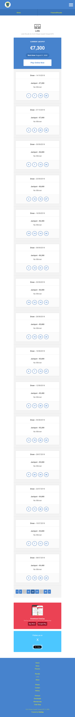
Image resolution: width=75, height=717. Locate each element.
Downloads (37, 698)
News (19, 13)
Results (37, 674)
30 (45, 592)
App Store (32, 624)
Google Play (42, 624)
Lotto (37, 677)
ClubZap (41, 712)
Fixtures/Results (56, 13)
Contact (37, 688)
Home (37, 663)
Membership (37, 701)
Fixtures (37, 669)
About (37, 680)
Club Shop (37, 704)
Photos (37, 684)
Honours (37, 695)
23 (37, 592)
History (37, 690)
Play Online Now (37, 62)
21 (28, 592)
